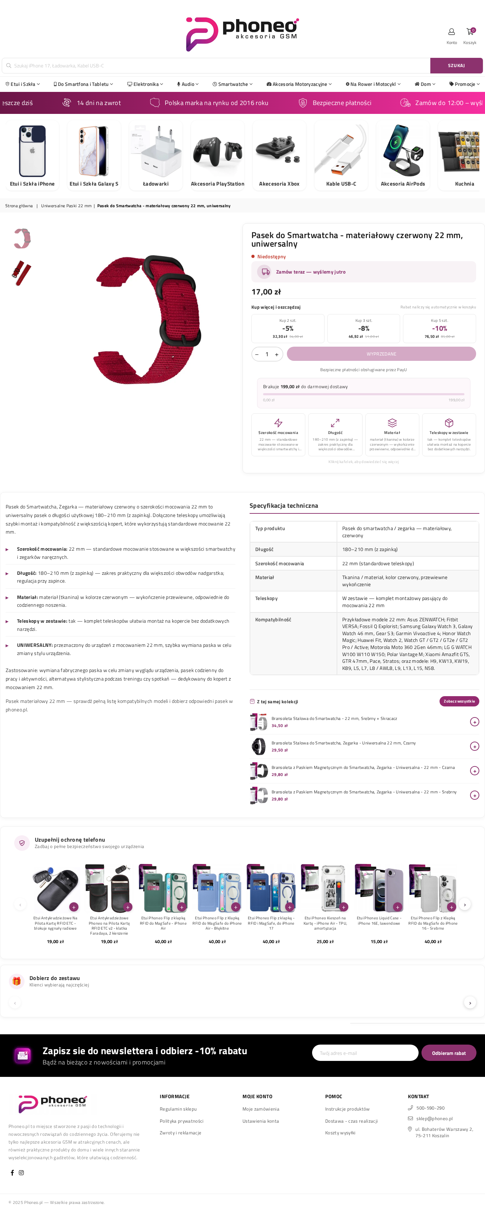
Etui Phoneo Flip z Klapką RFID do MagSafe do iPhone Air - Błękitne (217, 923)
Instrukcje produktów (347, 1108)
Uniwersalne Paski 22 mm (66, 206)
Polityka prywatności (182, 1120)
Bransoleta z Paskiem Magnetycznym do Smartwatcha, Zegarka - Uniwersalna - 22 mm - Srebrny (364, 792)
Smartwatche (233, 84)
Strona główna (19, 206)
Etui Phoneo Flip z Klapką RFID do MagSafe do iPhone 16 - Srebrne (433, 923)
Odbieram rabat (449, 1053)
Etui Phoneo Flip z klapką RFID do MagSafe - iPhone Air (163, 923)
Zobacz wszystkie (459, 701)
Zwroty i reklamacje (180, 1132)
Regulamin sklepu (178, 1108)
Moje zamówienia (261, 1108)
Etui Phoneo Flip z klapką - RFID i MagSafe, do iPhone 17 (271, 923)
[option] (138, 321)
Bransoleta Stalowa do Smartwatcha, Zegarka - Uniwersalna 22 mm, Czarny (344, 743)
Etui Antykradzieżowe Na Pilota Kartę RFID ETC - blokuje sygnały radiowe (55, 923)
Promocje (465, 84)
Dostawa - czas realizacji (351, 1120)
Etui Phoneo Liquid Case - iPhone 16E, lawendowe (379, 920)
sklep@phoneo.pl (434, 1118)
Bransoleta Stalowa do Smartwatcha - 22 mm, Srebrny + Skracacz (334, 718)
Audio (188, 84)
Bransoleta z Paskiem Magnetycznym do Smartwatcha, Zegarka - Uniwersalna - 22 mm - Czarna (363, 767)
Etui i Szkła (23, 84)
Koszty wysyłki (340, 1132)
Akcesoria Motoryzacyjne (300, 84)
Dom (426, 84)
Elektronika (146, 84)
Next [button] (231, 321)
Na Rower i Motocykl (373, 84)
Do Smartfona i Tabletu (83, 84)
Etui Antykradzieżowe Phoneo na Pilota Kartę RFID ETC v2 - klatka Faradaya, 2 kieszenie (109, 925)
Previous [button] (46, 321)
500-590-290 (430, 1108)
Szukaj (456, 65)
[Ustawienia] (452, 33)
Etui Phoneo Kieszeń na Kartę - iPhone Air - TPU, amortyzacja (325, 923)
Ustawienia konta (261, 1120)
